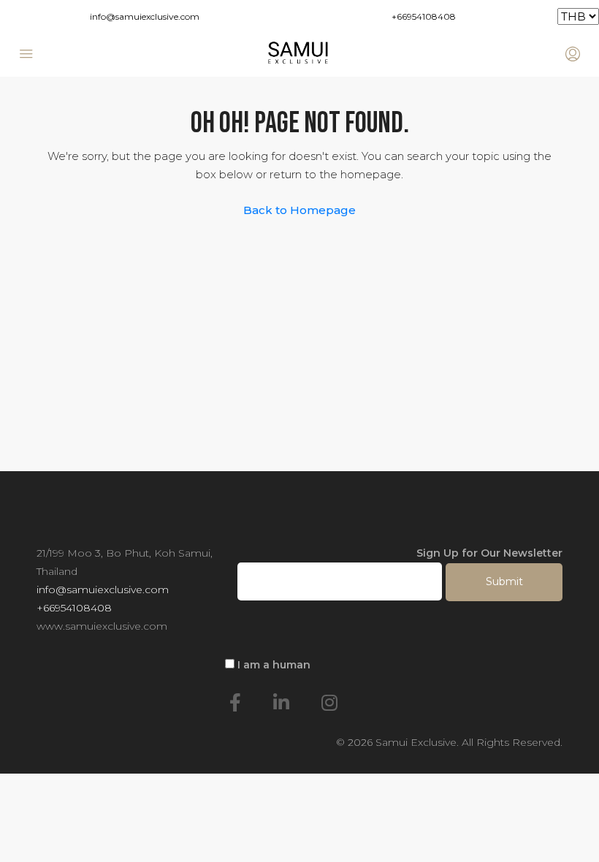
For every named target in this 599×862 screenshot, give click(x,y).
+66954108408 (424, 16)
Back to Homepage (299, 210)
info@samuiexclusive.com (144, 16)
